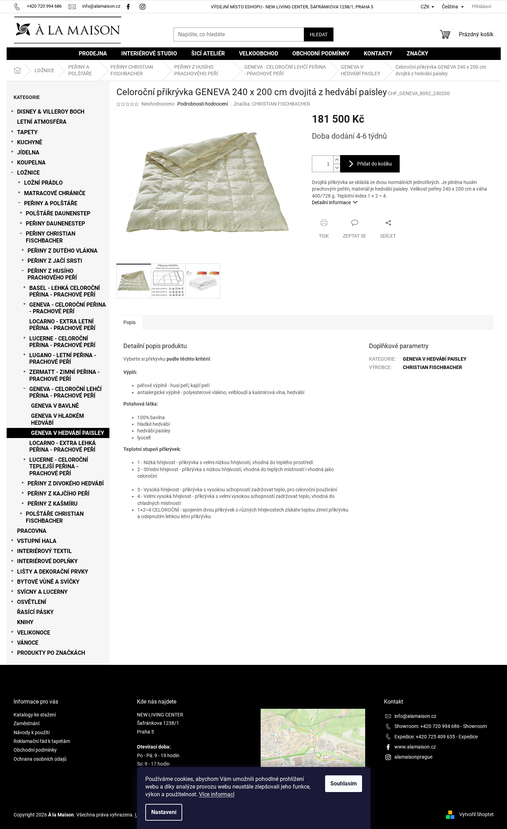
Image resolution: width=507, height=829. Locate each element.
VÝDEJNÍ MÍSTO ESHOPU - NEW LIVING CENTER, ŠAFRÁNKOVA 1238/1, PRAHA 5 (292, 6)
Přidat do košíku (374, 164)
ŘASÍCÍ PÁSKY (35, 612)
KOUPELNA (31, 162)
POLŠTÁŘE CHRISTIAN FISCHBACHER (55, 517)
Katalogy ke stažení (35, 714)
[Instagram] (143, 6)
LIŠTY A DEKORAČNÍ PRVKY (52, 571)
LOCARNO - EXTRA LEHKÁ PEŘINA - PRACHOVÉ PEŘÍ (62, 446)
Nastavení (163, 812)
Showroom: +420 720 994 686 (427, 726)
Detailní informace (331, 202)
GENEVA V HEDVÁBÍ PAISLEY (67, 433)
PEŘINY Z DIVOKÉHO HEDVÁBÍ (66, 483)
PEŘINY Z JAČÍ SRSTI (55, 261)
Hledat (319, 34)
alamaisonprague (413, 757)
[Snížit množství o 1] (336, 168)
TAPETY (27, 132)
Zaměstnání (26, 723)
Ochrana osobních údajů (40, 759)
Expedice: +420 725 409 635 (424, 736)
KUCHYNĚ (29, 142)
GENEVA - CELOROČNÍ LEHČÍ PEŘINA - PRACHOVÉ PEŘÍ (65, 392)
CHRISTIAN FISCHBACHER (432, 367)
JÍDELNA (28, 152)
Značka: (272, 104)
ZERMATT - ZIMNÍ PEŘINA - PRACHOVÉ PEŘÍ (64, 375)
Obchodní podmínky (35, 750)
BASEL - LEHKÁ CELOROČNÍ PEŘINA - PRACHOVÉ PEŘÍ (64, 291)
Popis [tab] (129, 322)
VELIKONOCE (33, 632)
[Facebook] (128, 6)
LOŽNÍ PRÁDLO (43, 182)
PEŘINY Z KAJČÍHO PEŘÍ (59, 493)
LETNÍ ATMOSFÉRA (42, 121)
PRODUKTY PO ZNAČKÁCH (51, 653)
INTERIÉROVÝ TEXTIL (44, 551)
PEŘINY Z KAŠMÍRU (53, 503)
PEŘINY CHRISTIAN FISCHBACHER (50, 237)
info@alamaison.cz (415, 716)
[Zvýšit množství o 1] (336, 160)
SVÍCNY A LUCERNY (42, 592)
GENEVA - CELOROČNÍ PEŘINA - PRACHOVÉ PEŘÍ (67, 308)
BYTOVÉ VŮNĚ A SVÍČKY (48, 581)
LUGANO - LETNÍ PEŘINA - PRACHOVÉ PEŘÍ (62, 358)
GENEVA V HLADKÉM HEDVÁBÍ (57, 419)
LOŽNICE (28, 172)
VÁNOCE (27, 642)
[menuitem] (93, 54)
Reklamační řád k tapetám (42, 741)
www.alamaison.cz (415, 747)
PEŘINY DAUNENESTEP (55, 223)
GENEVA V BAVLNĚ (55, 405)
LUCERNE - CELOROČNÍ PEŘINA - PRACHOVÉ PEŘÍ (62, 341)
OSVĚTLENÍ (31, 602)
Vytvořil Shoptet (476, 814)
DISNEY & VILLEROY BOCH (50, 111)
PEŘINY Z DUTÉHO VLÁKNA (63, 250)
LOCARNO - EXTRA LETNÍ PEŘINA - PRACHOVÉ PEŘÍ (62, 324)
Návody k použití (31, 732)
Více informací (217, 794)
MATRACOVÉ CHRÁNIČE (54, 193)
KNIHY (25, 622)
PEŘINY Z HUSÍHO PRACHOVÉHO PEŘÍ (52, 274)
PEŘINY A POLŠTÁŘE (50, 203)
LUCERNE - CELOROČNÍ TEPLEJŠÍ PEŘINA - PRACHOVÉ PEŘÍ (58, 466)
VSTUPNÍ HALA (36, 541)
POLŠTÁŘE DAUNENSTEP (58, 213)
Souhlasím (343, 783)
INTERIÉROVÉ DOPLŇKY (47, 561)
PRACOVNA (31, 531)
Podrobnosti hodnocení (202, 104)
